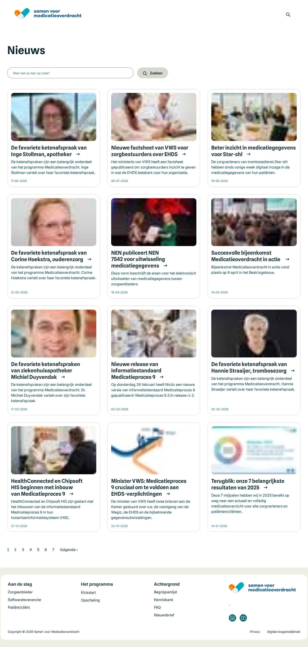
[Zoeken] (288, 14)
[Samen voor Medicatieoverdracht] (47, 14)
